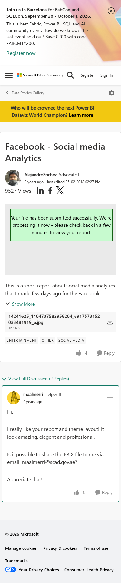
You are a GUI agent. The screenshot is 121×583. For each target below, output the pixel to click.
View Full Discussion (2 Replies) (38, 379)
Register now (21, 52)
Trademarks (16, 560)
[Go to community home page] (40, 75)
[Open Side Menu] (9, 75)
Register (87, 75)
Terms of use (96, 548)
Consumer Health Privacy (89, 569)
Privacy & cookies (60, 548)
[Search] (70, 75)
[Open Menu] (111, 92)
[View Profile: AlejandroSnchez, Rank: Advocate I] (13, 178)
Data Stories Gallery (28, 92)
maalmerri (33, 394)
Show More (23, 304)
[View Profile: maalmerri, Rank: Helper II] (13, 397)
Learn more (81, 115)
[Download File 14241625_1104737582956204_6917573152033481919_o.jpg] (110, 322)
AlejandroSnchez (41, 174)
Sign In (106, 75)
